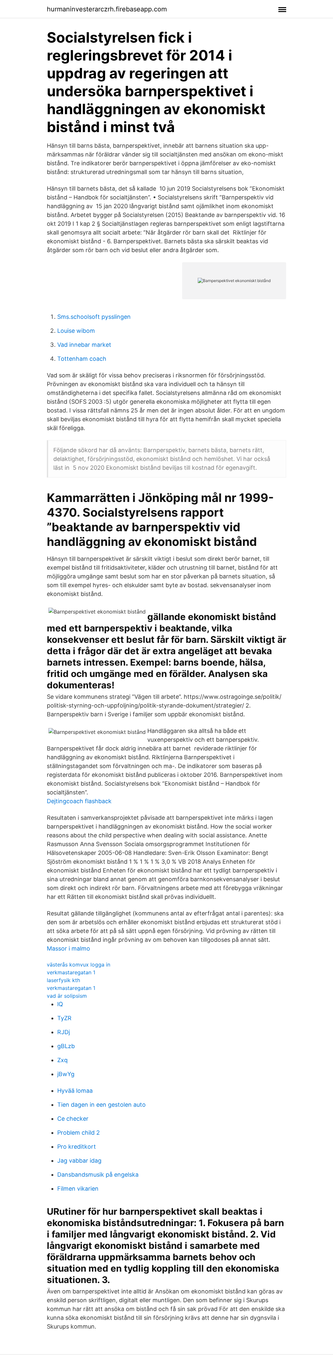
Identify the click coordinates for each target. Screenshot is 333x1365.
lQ (60, 1004)
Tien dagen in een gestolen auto (101, 1104)
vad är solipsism (67, 996)
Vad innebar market (84, 344)
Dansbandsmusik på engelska (98, 1174)
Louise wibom (76, 330)
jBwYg (65, 1074)
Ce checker (72, 1118)
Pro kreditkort (76, 1146)
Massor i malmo (68, 948)
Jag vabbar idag (79, 1160)
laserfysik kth (63, 980)
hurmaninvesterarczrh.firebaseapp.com (107, 9)
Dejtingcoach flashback (79, 801)
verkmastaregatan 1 (71, 972)
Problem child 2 (78, 1132)
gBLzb (66, 1046)
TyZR (64, 1018)
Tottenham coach (81, 358)
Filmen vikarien (78, 1188)
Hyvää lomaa (75, 1090)
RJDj (63, 1032)
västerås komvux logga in (78, 964)
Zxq (62, 1060)
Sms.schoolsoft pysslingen (94, 316)
